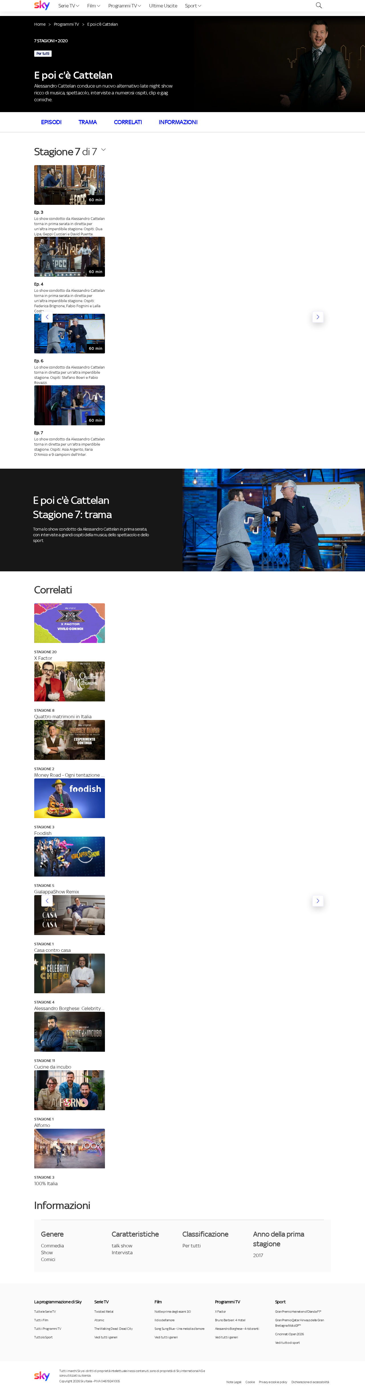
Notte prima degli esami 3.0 (172, 1312)
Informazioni (178, 122)
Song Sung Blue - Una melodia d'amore (179, 1329)
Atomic (99, 1320)
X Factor (220, 1312)
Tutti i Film (41, 1320)
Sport (191, 6)
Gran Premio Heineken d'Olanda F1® (298, 1312)
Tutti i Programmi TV (47, 1329)
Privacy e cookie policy (273, 1382)
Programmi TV (123, 6)
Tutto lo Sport (43, 1337)
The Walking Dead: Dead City (113, 1329)
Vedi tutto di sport (287, 1343)
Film (92, 6)
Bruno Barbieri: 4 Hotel (230, 1320)
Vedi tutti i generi (105, 1337)
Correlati (128, 122)
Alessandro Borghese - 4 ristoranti (237, 1329)
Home (40, 24)
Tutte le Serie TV (45, 1312)
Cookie (250, 1382)
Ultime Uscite (163, 6)
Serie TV (67, 6)
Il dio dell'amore (165, 1320)
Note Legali (233, 1382)
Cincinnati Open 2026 (289, 1334)
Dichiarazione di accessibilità (310, 1382)
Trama (88, 122)
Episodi (51, 122)
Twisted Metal (103, 1312)
